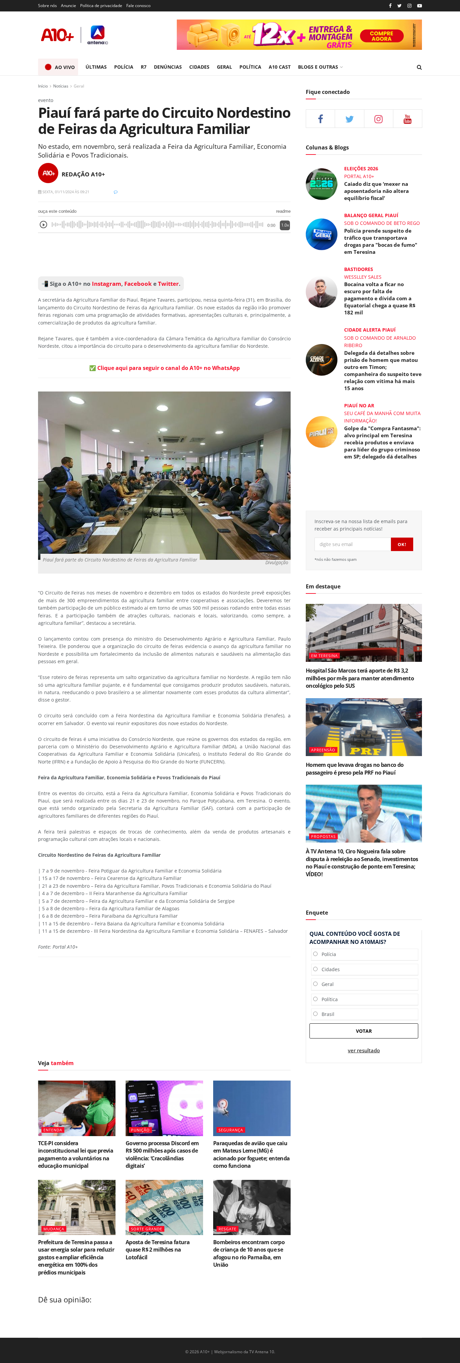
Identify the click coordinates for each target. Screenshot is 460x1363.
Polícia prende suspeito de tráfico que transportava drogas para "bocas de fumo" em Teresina (380, 241)
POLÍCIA (123, 67)
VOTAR (364, 1031)
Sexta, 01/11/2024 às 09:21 (65, 191)
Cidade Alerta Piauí (370, 330)
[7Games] (330, 35)
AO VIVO (65, 67)
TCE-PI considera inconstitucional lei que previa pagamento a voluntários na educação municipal (75, 1154)
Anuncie (68, 5)
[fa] (407, 118)
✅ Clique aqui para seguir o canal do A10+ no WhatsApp (164, 368)
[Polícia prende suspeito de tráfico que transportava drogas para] (321, 234)
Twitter (168, 283)
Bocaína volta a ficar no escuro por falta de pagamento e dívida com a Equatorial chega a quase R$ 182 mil (380, 298)
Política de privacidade (101, 5)
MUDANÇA (53, 1228)
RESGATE (227, 1228)
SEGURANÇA (231, 1129)
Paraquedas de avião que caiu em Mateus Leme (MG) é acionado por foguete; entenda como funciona (251, 1154)
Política (328, 999)
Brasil (326, 1014)
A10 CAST (280, 67)
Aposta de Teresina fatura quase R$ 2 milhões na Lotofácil (158, 1249)
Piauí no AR (359, 405)
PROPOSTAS (323, 836)
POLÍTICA (250, 67)
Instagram (106, 283)
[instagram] (409, 6)
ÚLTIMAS (96, 67)
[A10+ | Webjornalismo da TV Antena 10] (75, 35)
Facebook (138, 283)
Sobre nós (47, 5)
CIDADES (199, 67)
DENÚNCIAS (168, 67)
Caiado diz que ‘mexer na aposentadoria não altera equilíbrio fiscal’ (376, 190)
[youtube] (419, 6)
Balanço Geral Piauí (371, 215)
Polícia (327, 954)
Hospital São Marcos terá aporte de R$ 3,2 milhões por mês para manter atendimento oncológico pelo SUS (360, 678)
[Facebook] (390, 6)
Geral (79, 86)
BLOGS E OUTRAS (318, 67)
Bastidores (358, 269)
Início (43, 86)
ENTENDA (52, 1129)
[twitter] (399, 6)
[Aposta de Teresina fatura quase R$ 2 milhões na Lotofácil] (164, 1207)
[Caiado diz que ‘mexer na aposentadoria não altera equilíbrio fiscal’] (321, 183)
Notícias (60, 86)
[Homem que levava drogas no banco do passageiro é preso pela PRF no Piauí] (364, 727)
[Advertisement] (164, 255)
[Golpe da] (321, 431)
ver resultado (364, 1050)
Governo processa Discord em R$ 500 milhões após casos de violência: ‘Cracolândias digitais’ (162, 1154)
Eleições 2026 (361, 168)
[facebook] (320, 118)
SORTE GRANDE (146, 1228)
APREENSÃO (323, 749)
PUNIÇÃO (140, 1129)
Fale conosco (138, 5)
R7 (143, 67)
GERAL (224, 67)
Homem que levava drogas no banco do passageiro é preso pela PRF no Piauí (355, 768)
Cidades (329, 969)
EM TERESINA (324, 655)
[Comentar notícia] (116, 191)
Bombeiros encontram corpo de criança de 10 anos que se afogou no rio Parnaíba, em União (249, 1253)
